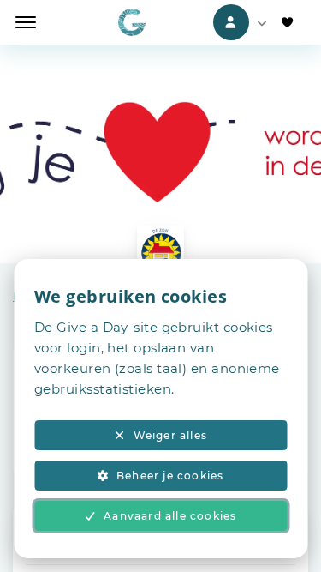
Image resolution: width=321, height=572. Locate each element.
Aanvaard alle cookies (170, 515)
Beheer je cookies (169, 475)
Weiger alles (170, 435)
